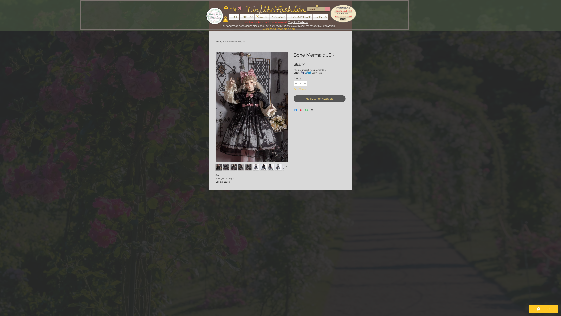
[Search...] (327, 9)
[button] (225, 19)
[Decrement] (296, 83)
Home (218, 41)
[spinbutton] (300, 83)
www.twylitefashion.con (279, 29)
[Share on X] (312, 110)
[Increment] (305, 83)
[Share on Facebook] (295, 110)
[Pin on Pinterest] (301, 110)
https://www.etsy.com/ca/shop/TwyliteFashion (307, 25)
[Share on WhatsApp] (306, 110)
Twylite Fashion (298, 22)
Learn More (316, 73)
